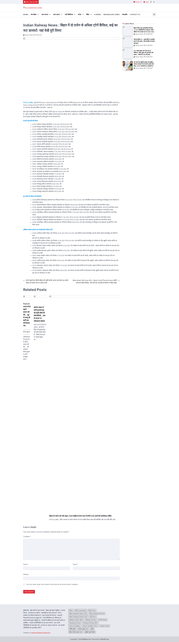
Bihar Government (80, 610)
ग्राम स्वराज (44, 14)
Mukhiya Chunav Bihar (76, 619)
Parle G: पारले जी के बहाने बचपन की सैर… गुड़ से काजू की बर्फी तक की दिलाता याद (27, 315)
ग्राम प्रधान (56, 14)
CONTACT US (135, 14)
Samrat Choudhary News (90, 626)
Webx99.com (104, 639)
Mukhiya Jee (86, 639)
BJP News (93, 616)
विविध (87, 14)
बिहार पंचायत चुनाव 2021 (76, 632)
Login (147, 2)
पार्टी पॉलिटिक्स (69, 14)
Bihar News (92, 610)
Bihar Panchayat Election (97, 613)
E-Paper (97, 14)
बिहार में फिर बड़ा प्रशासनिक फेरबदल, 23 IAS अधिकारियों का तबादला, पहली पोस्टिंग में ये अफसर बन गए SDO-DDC (144, 30)
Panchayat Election (74, 623)
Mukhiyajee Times (111, 14)
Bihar (71, 610)
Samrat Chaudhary (74, 626)
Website (25, 574)
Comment (27, 536)
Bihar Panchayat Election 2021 (78, 616)
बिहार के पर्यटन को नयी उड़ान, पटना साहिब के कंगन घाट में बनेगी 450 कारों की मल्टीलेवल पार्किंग (80, 516)
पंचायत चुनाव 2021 (83, 629)
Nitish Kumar (103, 619)
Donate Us (138, 2)
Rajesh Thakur (29, 35)
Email (75, 564)
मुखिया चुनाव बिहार (90, 632)
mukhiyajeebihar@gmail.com (40, 633)
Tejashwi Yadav (104, 626)
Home (25, 14)
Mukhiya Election (91, 619)
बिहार (92, 629)
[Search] (154, 14)
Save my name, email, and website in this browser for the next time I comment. (52, 584)
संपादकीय (124, 14)
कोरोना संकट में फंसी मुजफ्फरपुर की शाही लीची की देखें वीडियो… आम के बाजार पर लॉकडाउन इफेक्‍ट (39, 314)
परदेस (79, 14)
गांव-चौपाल (33, 14)
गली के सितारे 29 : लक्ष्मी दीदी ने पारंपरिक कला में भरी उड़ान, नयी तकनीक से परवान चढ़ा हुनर (144, 41)
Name (25, 564)
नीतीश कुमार (72, 629)
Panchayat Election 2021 (90, 623)
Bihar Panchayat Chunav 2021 (78, 613)
